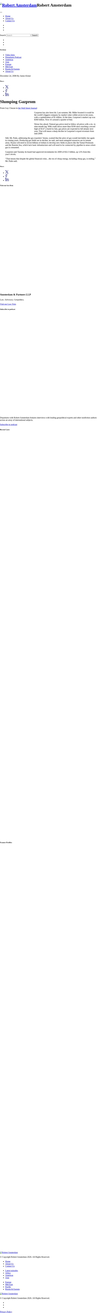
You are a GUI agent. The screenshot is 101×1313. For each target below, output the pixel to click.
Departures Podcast (13, 57)
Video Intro (10, 55)
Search (3, 35)
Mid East (9, 67)
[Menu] (1, 12)
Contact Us (10, 21)
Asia (7, 62)
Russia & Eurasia (12, 69)
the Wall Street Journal (27, 108)
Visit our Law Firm (8, 304)
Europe (8, 64)
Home (7, 16)
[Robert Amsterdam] (18, 5)
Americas (9, 59)
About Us (9, 18)
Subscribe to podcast (8, 424)
